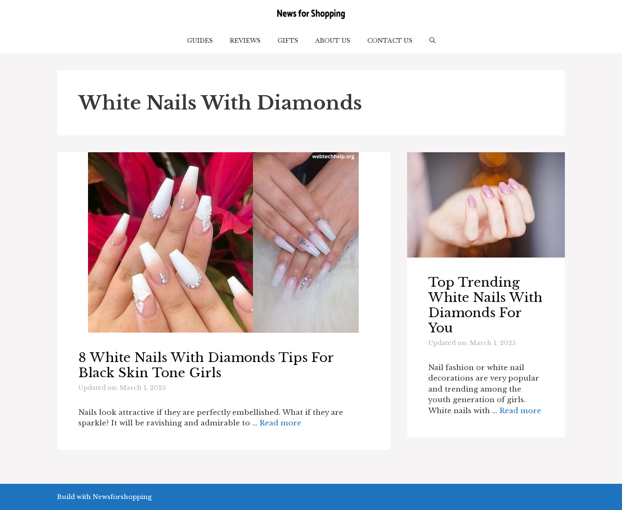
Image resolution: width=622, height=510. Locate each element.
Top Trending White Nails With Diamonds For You (485, 305)
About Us (332, 40)
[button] (432, 40)
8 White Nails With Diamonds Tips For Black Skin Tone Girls (205, 365)
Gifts (288, 40)
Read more (280, 423)
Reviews (245, 40)
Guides (200, 40)
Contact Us (390, 40)
